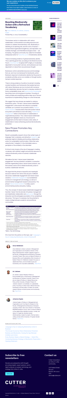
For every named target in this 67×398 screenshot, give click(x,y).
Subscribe (9, 373)
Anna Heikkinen (11, 30)
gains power (30, 194)
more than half (14, 63)
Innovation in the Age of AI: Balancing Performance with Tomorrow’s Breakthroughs (61, 28)
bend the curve (23, 55)
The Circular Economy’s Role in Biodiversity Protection (21, 331)
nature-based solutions (17, 184)
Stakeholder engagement (19, 178)
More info (24, 9)
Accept (49, 2)
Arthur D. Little (16, 393)
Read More (38, 263)
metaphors (34, 137)
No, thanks (56, 2)
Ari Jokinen (20, 30)
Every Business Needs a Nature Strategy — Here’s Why (21, 337)
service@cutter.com (54, 375)
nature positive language (32, 91)
